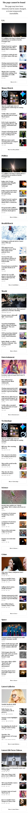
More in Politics (13, 217)
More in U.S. (13, 82)
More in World (13, 351)
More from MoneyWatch (13, 149)
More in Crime (13, 613)
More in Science (13, 548)
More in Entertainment (13, 414)
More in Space (13, 680)
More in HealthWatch (14, 285)
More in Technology (13, 481)
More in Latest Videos (13, 809)
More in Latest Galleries (13, 744)
